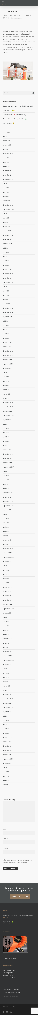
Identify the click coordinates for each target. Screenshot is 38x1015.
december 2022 (8, 235)
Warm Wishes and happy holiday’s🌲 (15, 119)
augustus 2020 (7, 317)
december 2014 (8, 596)
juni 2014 (6, 621)
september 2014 (8, 609)
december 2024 (8, 171)
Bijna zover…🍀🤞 (9, 110)
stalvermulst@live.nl (14, 992)
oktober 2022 (7, 244)
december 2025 (8, 149)
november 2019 (8, 355)
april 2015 (6, 579)
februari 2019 (7, 394)
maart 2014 (6, 634)
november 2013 (8, 652)
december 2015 (8, 544)
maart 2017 (6, 488)
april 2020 (6, 334)
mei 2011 (6, 776)
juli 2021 (5, 287)
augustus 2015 (7, 561)
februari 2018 (7, 445)
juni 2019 (6, 377)
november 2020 (8, 312)
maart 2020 (6, 338)
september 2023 (8, 209)
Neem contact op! (20, 896)
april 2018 (6, 437)
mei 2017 (6, 480)
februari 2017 (7, 493)
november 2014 (8, 600)
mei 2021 (6, 295)
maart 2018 (6, 441)
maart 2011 (6, 780)
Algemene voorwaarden (11, 997)
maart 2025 (6, 166)
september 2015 (8, 557)
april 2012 (6, 729)
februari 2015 (7, 587)
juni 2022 (6, 252)
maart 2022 (6, 265)
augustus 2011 (7, 763)
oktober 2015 (7, 553)
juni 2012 (6, 720)
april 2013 (6, 682)
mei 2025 (6, 158)
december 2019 (8, 351)
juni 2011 (6, 772)
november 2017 (8, 458)
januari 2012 (7, 742)
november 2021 (8, 278)
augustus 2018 (7, 420)
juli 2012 (5, 716)
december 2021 (8, 274)
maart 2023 (6, 226)
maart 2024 (6, 201)
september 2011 (8, 759)
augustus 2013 (7, 664)
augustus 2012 (7, 712)
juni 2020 (6, 325)
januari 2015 (7, 591)
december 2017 (8, 454)
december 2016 (8, 501)
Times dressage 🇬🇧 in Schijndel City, (14, 115)
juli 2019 (5, 372)
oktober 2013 (7, 656)
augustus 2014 (7, 613)
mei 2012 (6, 725)
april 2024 (6, 196)
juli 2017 (5, 471)
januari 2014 (7, 643)
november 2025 (8, 153)
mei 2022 (6, 257)
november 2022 (8, 239)
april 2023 (6, 222)
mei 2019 (6, 381)
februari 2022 (7, 269)
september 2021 (8, 282)
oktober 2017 (7, 463)
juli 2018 (5, 424)
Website (5, 848)
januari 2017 (7, 497)
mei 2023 (6, 218)
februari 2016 (7, 536)
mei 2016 (6, 523)
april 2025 (6, 162)
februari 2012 (7, 737)
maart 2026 (6, 141)
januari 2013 (7, 690)
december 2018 (8, 403)
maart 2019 (6, 390)
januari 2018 (7, 450)
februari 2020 (7, 342)
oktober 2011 (7, 755)
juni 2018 (6, 428)
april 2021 (6, 299)
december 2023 (8, 205)
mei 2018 (6, 433)
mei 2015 (6, 574)
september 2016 (8, 506)
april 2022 (6, 261)
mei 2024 (6, 192)
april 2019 (6, 385)
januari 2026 (7, 145)
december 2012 (8, 694)
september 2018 (8, 415)
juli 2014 (5, 617)
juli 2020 (5, 321)
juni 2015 (6, 570)
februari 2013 (7, 686)
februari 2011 (7, 785)
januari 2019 (7, 398)
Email (5, 839)
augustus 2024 (7, 179)
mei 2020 (6, 330)
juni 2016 (6, 518)
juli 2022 (5, 248)
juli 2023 (5, 214)
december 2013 (8, 647)
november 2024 (8, 175)
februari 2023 (7, 231)
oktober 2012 (7, 703)
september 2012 (8, 707)
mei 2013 (6, 677)
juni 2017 (6, 475)
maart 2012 (6, 733)
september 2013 (8, 660)
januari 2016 (7, 540)
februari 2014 (7, 639)
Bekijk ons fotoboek (9, 958)
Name (5, 829)
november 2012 (8, 699)
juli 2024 (5, 184)
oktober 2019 (7, 360)
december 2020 (8, 308)
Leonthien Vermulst (12, 15)
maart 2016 (6, 531)
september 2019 (8, 364)
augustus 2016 (7, 510)
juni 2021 (6, 291)
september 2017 (8, 467)
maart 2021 (6, 304)
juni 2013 (6, 673)
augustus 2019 (7, 368)
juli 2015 (5, 566)
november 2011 (8, 750)
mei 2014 (6, 626)
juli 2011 (5, 767)
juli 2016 (5, 514)
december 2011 (8, 746)
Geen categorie (16, 18)
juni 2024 (6, 188)
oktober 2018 (7, 411)
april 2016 (6, 527)
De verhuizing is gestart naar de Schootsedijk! (18, 106)
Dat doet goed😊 (8, 123)
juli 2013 (5, 669)
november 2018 (8, 407)
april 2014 (6, 630)
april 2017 (6, 484)
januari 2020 (7, 347)
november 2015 (8, 548)
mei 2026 (6, 136)
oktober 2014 (7, 604)
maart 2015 (6, 583)
